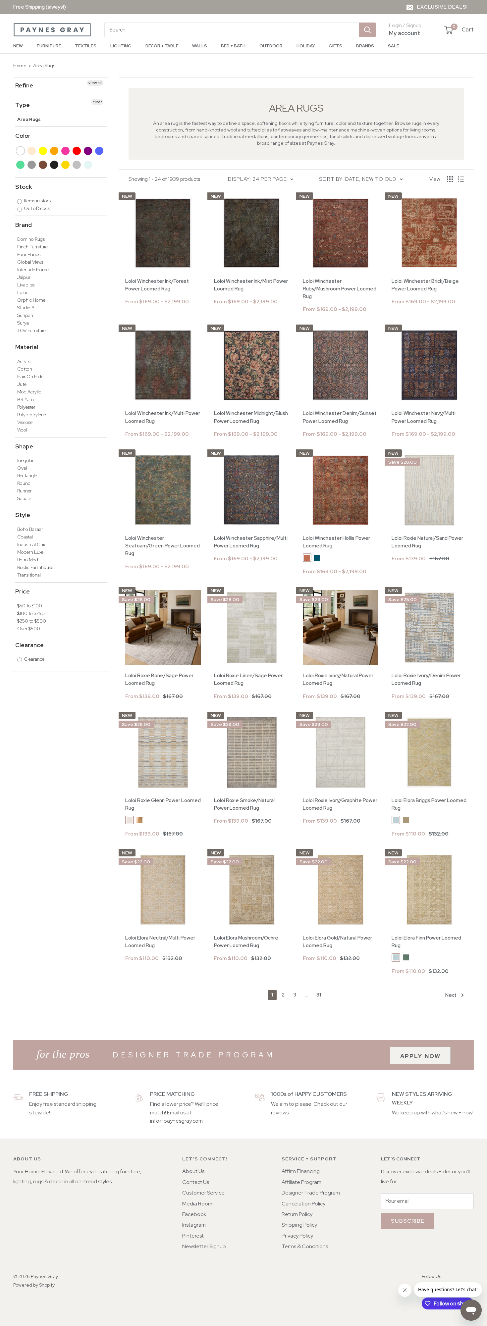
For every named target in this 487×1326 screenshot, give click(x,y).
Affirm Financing (301, 1171)
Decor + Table (162, 46)
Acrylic (24, 361)
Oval (22, 468)
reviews (280, 1112)
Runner (24, 491)
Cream (31, 150)
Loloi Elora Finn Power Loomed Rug (426, 942)
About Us (193, 1171)
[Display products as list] (461, 179)
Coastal (25, 537)
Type (22, 105)
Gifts (335, 46)
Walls (199, 46)
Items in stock (37, 201)
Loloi (22, 292)
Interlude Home (33, 270)
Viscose (24, 422)
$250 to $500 (31, 621)
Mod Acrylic (29, 392)
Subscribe (407, 1220)
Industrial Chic (31, 544)
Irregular (25, 460)
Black (54, 164)
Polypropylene (31, 415)
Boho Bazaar (30, 529)
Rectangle (27, 476)
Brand (23, 225)
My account (404, 33)
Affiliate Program (301, 1182)
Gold (65, 164)
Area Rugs (44, 66)
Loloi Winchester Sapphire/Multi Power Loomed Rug (251, 542)
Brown (43, 164)
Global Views (30, 262)
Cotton (24, 369)
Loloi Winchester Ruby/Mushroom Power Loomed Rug (339, 289)
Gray (31, 164)
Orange (54, 150)
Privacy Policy (297, 1235)
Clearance (29, 645)
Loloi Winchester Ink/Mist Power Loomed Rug (251, 285)
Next (451, 995)
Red (77, 150)
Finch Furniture (32, 247)
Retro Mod (27, 560)
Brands (365, 46)
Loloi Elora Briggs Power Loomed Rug (429, 804)
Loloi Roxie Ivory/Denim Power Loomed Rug (426, 679)
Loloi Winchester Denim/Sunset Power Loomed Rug (340, 417)
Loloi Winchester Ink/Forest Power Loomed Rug (157, 285)
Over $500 (28, 629)
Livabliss (25, 285)
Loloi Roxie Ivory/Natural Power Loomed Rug (338, 679)
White (20, 150)
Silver (77, 164)
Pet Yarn (25, 399)
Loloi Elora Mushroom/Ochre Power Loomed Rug (246, 942)
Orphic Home (31, 300)
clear (97, 102)
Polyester (26, 407)
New (18, 46)
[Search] (367, 30)
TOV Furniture (31, 330)
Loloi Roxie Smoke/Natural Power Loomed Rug (244, 804)
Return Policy (297, 1214)
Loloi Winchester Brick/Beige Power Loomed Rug (425, 285)
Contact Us (195, 1182)
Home (20, 66)
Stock (23, 186)
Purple (88, 150)
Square (24, 498)
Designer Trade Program (311, 1192)
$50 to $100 (29, 606)
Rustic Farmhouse (35, 567)
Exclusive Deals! (442, 7)
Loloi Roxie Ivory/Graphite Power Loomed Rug (340, 804)
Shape (24, 446)
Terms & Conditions (305, 1246)
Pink (65, 150)
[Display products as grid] (450, 179)
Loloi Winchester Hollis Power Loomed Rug (336, 542)
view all (95, 82)
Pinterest (193, 1235)
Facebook (194, 1214)
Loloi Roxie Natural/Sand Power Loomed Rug (427, 542)
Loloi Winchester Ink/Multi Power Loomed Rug (162, 417)
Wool (22, 430)
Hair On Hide (30, 377)
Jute (22, 384)
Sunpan (25, 315)
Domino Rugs (31, 239)
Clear (88, 164)
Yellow (43, 150)
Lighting (121, 46)
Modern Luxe (30, 552)
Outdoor (271, 46)
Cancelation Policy (303, 1203)
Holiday (306, 46)
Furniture (49, 46)
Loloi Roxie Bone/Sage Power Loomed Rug (159, 679)
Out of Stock (36, 208)
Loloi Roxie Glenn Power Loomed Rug (163, 804)
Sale (393, 46)
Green (20, 164)
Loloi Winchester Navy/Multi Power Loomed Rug (424, 417)
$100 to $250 (31, 613)
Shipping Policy (299, 1224)
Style (22, 515)
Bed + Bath (233, 46)
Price (22, 591)
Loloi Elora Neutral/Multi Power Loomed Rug (160, 942)
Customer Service (203, 1192)
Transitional (29, 575)
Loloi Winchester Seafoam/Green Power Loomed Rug (162, 546)
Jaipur (23, 277)
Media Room (197, 1203)
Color (22, 135)
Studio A (25, 308)
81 (318, 995)
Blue (99, 150)
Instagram (194, 1224)
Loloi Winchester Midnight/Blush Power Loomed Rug (251, 417)
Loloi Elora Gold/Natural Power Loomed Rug (337, 942)
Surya (23, 323)
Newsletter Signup (204, 1246)
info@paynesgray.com (176, 1120)
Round (23, 483)
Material (26, 347)
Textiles (85, 46)
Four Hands (28, 254)
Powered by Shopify (34, 1285)
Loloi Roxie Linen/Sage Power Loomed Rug (248, 679)
